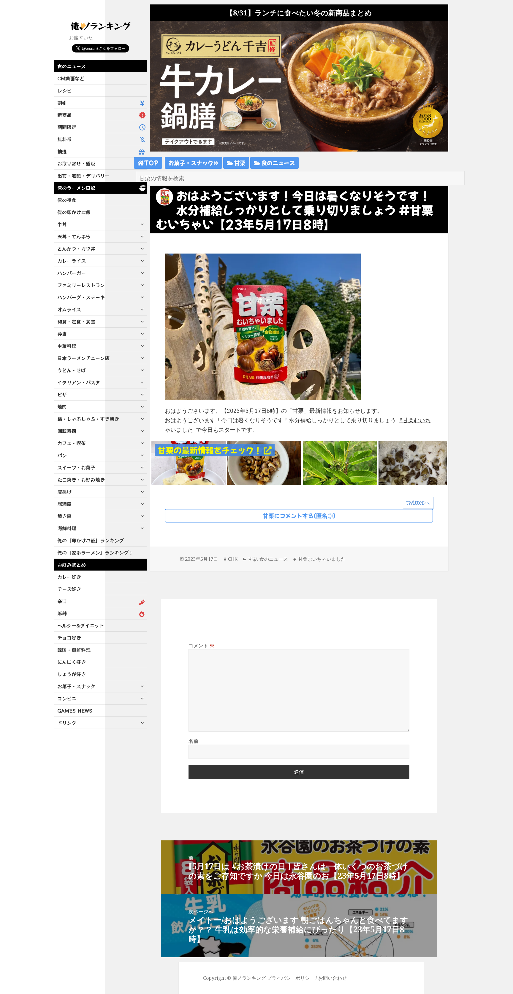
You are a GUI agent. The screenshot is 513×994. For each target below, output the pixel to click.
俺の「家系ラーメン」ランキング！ (95, 552)
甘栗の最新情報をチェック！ (211, 450)
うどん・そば (71, 370)
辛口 (62, 601)
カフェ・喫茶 (71, 443)
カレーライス (71, 260)
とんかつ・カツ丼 (76, 248)
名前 (193, 741)
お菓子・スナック (76, 686)
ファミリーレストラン (81, 285)
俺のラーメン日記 (76, 187)
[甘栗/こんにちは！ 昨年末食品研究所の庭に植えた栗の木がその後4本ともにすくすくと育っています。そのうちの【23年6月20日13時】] (340, 462)
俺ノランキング (249, 978)
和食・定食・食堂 (76, 321)
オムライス (69, 309)
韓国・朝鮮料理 (74, 649)
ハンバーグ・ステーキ (81, 297)
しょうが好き (71, 674)
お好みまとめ (71, 564)
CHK (233, 559)
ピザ (62, 394)
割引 (62, 102)
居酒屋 (64, 503)
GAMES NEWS (74, 710)
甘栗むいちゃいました (322, 559)
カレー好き (69, 576)
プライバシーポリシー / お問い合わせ (307, 978)
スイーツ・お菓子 (76, 467)
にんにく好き (71, 661)
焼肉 (62, 406)
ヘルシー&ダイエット (80, 625)
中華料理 (66, 345)
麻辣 (62, 613)
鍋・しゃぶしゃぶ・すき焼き (88, 418)
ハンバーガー (71, 272)
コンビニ (66, 698)
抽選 (62, 151)
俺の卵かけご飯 (74, 212)
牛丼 (62, 224)
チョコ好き (69, 637)
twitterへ (418, 502)
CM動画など (70, 78)
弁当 (62, 333)
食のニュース (71, 66)
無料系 (64, 139)
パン (62, 455)
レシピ (64, 90)
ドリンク (66, 722)
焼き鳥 (64, 516)
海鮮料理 (66, 528)
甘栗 (239, 163)
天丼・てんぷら (74, 236)
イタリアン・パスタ (78, 382)
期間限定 (66, 126)
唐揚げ (64, 491)
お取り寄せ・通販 (76, 163)
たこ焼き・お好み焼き (81, 479)
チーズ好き (69, 588)
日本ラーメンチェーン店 (83, 357)
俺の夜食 (66, 199)
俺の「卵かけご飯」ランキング (90, 540)
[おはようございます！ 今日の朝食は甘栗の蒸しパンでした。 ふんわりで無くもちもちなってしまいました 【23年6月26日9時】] (188, 462)
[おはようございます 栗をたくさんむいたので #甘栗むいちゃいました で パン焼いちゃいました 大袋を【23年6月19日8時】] (416, 462)
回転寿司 (66, 430)
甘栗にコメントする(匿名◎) (299, 516)
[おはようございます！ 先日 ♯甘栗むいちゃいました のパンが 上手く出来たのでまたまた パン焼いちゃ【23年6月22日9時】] (264, 462)
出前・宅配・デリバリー (83, 175)
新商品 (64, 114)
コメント (202, 645)
